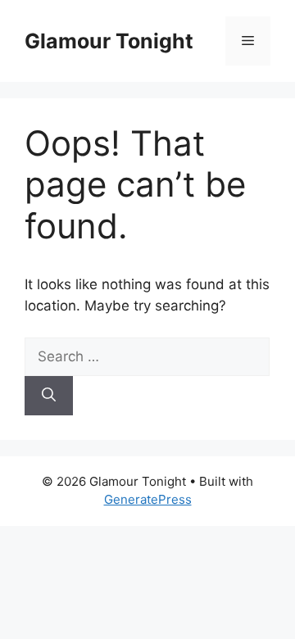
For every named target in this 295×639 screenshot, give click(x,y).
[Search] (49, 395)
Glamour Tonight (109, 41)
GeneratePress (148, 499)
